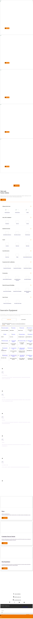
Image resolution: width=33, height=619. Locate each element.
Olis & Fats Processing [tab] (3, 324)
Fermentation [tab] (21, 323)
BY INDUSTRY (9, 319)
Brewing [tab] (24, 323)
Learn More (3, 199)
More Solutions (7, 28)
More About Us (17, 185)
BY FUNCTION (23, 319)
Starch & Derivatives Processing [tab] (8, 324)
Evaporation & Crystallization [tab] (15, 323)
